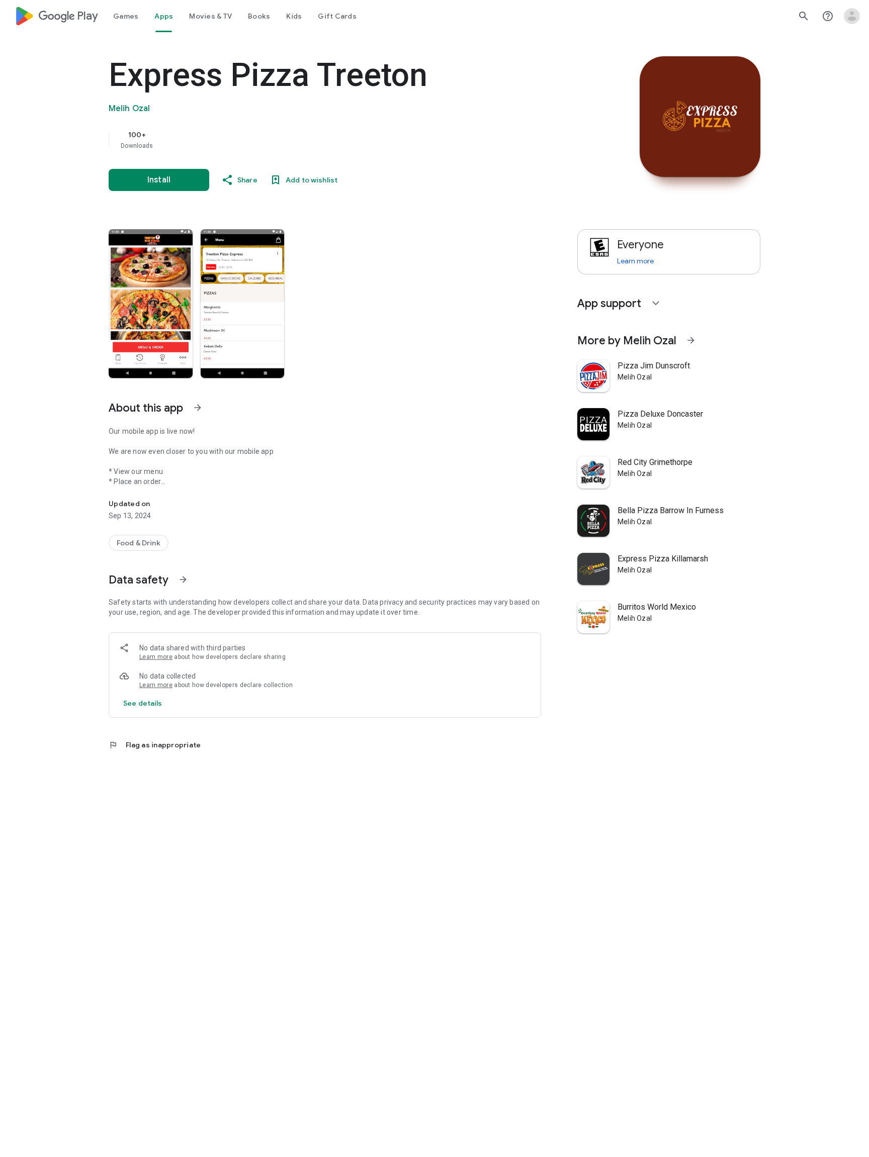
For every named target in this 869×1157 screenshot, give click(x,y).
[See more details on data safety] (142, 703)
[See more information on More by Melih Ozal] (691, 340)
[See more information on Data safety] (183, 579)
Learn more (155, 656)
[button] (151, 303)
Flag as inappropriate (155, 744)
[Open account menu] (852, 16)
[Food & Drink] (138, 542)
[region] (310, 140)
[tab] (125, 16)
